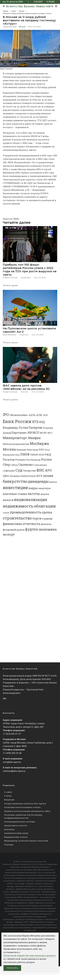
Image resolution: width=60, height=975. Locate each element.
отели (6, 512)
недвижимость (18, 506)
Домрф (7, 432)
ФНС (40, 470)
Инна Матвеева (9, 335)
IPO (6, 414)
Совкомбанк (40, 465)
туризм (47, 518)
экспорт (9, 534)
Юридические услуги (15, 837)
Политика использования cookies (22, 807)
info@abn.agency (12, 762)
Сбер (6, 465)
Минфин (34, 438)
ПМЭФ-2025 (37, 454)
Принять (12, 968)
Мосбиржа (39, 443)
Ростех (46, 459)
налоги (8, 500)
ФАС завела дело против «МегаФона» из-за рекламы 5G (26, 387)
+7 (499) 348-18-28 (12, 753)
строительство (17, 518)
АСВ (45, 415)
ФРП (48, 470)
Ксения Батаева (9, 26)
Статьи (8, 796)
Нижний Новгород (27, 449)
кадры (33, 488)
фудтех (31, 529)
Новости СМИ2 (11, 218)
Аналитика (26, 277)
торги (36, 518)
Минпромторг (15, 438)
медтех (44, 494)
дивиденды (38, 481)
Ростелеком (33, 459)
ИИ (29, 432)
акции (48, 476)
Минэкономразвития (16, 444)
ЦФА (6, 475)
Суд (18, 470)
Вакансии (9, 799)
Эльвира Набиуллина (22, 475)
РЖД (48, 454)
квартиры (45, 488)
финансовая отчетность (21, 524)
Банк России (17, 421)
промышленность (25, 512)
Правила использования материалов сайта (27, 811)
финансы (46, 524)
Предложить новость (15, 825)
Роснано (20, 459)
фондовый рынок (14, 529)
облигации (45, 506)
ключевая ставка (15, 494)
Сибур (14, 465)
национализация (30, 499)
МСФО (43, 432)
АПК (39, 415)
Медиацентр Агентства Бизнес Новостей (26, 840)
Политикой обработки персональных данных (29, 955)
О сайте (8, 792)
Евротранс (19, 432)
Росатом (9, 459)
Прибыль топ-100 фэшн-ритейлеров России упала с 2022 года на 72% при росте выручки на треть (29, 269)
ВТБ (35, 422)
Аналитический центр (16, 833)
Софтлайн (9, 470)
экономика (48, 529)
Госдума (48, 427)
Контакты (9, 829)
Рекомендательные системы (19, 821)
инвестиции (15, 487)
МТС (50, 433)
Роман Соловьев (10, 277)
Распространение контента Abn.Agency (25, 803)
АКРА (32, 415)
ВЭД (42, 422)
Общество (24, 335)
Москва (22, 26)
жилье (53, 481)
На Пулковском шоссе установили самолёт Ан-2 (29, 330)
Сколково (25, 465)
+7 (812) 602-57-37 (12, 733)
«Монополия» (18, 415)
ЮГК (39, 475)
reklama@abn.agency (14, 771)
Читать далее (10, 285)
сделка (47, 512)
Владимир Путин (15, 427)
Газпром (35, 427)
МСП (36, 432)
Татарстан (29, 470)
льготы (34, 493)
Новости (24, 392)
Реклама (8, 844)
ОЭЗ (41, 449)
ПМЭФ (25, 454)
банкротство (15, 481)
